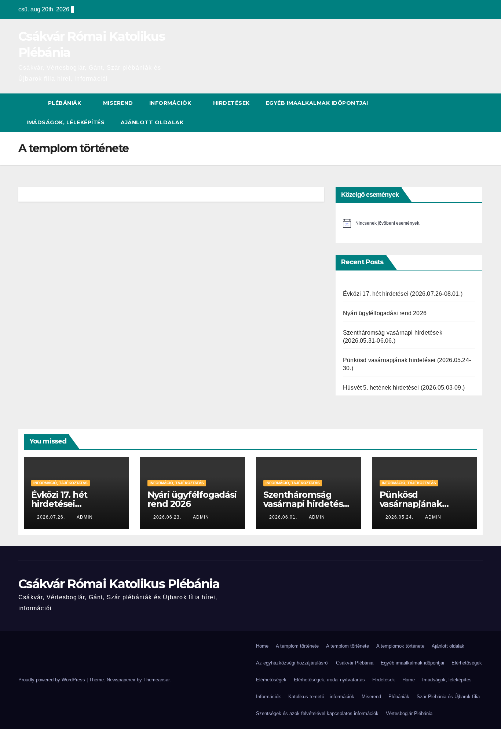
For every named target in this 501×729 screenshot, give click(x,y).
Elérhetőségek (466, 663)
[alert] (409, 223)
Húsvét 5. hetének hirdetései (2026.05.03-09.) (404, 387)
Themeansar (156, 679)
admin (85, 517)
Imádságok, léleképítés (65, 122)
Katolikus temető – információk (321, 696)
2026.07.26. (51, 517)
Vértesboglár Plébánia (409, 713)
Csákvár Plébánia (354, 663)
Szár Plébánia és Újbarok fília (448, 696)
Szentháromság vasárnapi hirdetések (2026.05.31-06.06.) (308, 503)
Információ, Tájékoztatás (60, 483)
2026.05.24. (400, 517)
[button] (477, 113)
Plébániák (65, 103)
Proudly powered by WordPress (52, 679)
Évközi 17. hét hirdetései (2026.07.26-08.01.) (402, 294)
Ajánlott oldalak (152, 122)
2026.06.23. (168, 517)
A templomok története (400, 646)
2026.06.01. (284, 517)
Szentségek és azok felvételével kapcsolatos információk (317, 713)
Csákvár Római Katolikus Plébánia (119, 584)
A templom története (297, 646)
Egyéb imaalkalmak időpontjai (317, 103)
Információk (171, 103)
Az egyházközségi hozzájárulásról (292, 663)
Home (262, 646)
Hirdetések (231, 103)
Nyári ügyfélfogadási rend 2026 (385, 313)
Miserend (118, 103)
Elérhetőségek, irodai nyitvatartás (329, 679)
